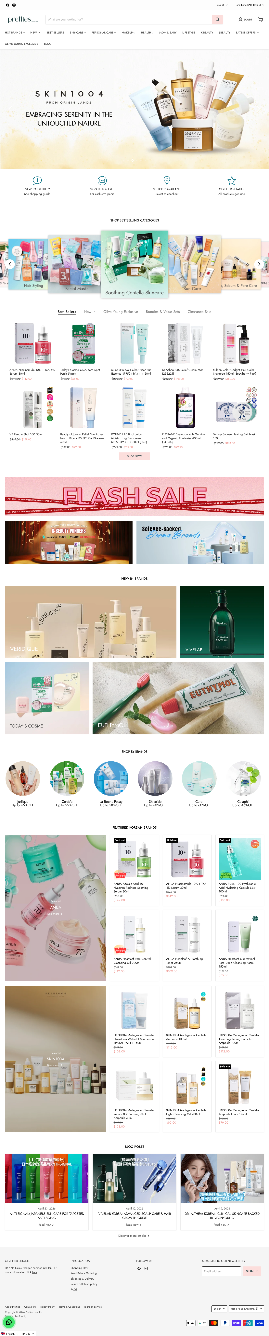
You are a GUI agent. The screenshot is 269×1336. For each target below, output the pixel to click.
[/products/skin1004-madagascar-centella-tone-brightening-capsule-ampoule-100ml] (240, 1010)
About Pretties (12, 1307)
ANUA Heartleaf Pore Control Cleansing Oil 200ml (132, 961)
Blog (47, 44)
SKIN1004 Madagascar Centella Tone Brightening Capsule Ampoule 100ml (239, 1039)
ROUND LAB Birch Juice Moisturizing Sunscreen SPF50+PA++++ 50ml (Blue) (129, 438)
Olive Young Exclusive (21, 44)
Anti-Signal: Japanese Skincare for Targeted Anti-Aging (47, 1215)
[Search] (217, 19)
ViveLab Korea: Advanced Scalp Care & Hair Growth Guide (134, 1215)
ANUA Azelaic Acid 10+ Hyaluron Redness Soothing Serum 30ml (131, 888)
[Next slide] (258, 109)
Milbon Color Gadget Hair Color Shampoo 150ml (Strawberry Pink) (234, 372)
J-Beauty (224, 32)
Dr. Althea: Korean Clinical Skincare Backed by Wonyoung (222, 1215)
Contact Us (30, 1307)
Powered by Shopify (16, 1316)
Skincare (77, 32)
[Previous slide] (11, 109)
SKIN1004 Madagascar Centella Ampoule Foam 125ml (239, 1112)
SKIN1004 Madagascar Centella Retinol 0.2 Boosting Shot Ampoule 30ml (134, 1114)
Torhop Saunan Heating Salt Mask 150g (234, 436)
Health (146, 32)
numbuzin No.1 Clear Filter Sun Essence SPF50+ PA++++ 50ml (131, 372)
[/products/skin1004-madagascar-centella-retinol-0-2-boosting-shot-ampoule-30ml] (135, 1085)
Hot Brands (14, 32)
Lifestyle (188, 32)
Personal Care (103, 32)
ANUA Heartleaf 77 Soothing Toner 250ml (184, 961)
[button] (10, 1333)
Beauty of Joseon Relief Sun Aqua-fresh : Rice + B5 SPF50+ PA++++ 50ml (82, 438)
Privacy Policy (47, 1307)
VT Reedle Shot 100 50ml (25, 434)
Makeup (128, 32)
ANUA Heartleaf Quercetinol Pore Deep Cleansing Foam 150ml (237, 963)
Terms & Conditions (69, 1307)
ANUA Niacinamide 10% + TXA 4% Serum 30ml (32, 372)
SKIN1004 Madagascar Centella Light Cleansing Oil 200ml (186, 1112)
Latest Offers (246, 32)
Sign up (252, 1271)
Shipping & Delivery (82, 1279)
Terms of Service (93, 1307)
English (220, 5)
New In (35, 32)
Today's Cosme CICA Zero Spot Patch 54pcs (80, 372)
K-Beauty (207, 32)
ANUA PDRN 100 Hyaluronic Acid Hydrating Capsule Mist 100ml (237, 888)
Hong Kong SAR (248, 5)
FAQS (74, 1289)
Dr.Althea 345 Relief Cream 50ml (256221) (183, 372)
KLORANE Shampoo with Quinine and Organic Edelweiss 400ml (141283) (183, 438)
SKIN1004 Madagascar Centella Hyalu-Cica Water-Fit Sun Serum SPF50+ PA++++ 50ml (134, 1039)
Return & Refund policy (84, 1284)
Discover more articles (132, 1236)
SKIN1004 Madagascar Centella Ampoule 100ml (186, 1037)
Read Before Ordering (84, 1273)
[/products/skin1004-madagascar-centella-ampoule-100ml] (187, 1010)
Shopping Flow (79, 1268)
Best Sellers (55, 32)
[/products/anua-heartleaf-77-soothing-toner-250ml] (187, 934)
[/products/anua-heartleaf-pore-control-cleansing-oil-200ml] (135, 934)
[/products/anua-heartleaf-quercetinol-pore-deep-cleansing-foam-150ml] (240, 934)
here (34, 1272)
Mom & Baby (167, 32)
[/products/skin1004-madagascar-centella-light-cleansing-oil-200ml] (187, 1085)
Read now (45, 1224)
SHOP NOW (134, 456)
